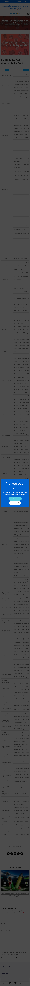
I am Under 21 (15, 503)
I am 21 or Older (15, 499)
